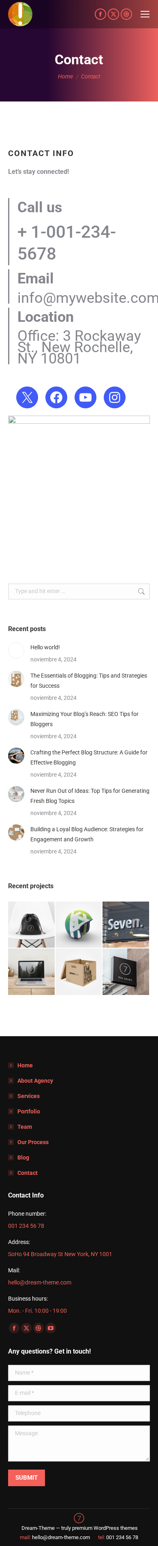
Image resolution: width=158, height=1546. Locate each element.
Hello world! (45, 647)
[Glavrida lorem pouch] (32, 925)
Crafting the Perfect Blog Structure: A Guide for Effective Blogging (88, 757)
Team (24, 1127)
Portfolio (28, 1111)
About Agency (35, 1080)
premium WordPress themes (105, 1528)
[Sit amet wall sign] (126, 972)
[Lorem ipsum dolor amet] (79, 925)
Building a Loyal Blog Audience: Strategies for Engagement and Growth (86, 834)
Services (28, 1096)
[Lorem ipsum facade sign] (126, 925)
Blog (23, 1157)
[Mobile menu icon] (145, 14)
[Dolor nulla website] (32, 972)
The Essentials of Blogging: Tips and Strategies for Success (88, 680)
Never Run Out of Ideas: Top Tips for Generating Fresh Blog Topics (89, 796)
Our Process (33, 1142)
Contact (27, 1173)
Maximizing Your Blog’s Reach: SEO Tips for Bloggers (84, 719)
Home (25, 1065)
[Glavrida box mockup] (79, 972)
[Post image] (16, 650)
